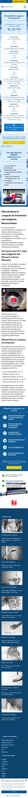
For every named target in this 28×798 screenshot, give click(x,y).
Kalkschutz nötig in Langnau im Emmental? (10, 688)
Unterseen (4, 761)
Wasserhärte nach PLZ (7, 745)
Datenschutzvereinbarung (6, 789)
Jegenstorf (4, 764)
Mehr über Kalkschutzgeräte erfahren (14, 128)
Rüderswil (4, 768)
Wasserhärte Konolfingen (8, 714)
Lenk (2, 771)
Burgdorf (4, 759)
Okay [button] (14, 791)
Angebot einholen (14, 142)
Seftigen (3, 773)
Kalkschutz (4, 747)
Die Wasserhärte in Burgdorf (9, 535)
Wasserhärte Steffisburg (8, 562)
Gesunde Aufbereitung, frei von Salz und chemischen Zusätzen (16, 417)
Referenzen (4, 752)
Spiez (3, 766)
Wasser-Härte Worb (7, 662)
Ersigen (3, 776)
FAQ (2, 749)
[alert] (14, 788)
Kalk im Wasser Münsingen (9, 587)
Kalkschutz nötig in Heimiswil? (10, 612)
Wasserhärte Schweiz (7, 740)
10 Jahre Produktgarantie (15, 447)
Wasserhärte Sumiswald (8, 637)
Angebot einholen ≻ (19, 1)
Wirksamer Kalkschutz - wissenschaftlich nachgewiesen (15, 425)
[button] (14, 795)
